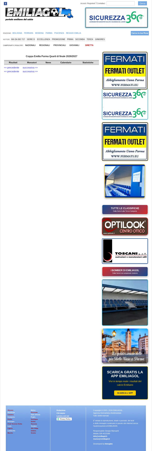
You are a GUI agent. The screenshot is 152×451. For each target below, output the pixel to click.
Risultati (13, 62)
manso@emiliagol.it (101, 439)
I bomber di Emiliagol (125, 271)
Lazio (9, 426)
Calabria (11, 414)
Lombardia (11, 431)
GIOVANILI (74, 45)
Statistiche (88, 62)
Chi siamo (61, 413)
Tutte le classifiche (125, 209)
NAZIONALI (30, 45)
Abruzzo (10, 410)
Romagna (11, 421)
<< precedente (12, 67)
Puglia (33, 417)
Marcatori (32, 62)
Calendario (65, 62)
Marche (10, 433)
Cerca (142, 3)
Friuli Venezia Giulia (15, 424)
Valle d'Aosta (35, 414)
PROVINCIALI (59, 45)
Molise (33, 410)
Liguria (10, 428)
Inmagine (109, 444)
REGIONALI (44, 45)
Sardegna (34, 419)
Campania (11, 417)
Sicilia (33, 421)
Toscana (34, 424)
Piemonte (34, 412)
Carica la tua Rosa (140, 33)
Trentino (34, 426)
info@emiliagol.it (100, 436)
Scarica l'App (125, 393)
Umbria (33, 431)
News (48, 62)
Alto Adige (34, 428)
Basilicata (11, 412)
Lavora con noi (63, 416)
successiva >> (30, 67)
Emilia (10, 419)
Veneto (33, 433)
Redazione (61, 410)
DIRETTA (89, 45)
